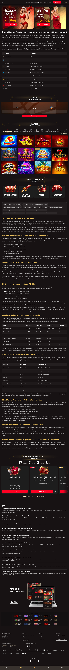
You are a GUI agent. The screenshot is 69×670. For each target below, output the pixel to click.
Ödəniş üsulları (26, 640)
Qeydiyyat (57, 2)
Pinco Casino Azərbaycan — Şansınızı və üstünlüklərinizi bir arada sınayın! (41, 212)
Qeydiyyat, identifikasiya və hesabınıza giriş (12, 207)
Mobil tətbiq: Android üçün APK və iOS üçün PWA (36, 210)
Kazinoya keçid (63, 133)
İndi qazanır (34, 613)
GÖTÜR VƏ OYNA (43, 24)
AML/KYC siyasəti (5, 639)
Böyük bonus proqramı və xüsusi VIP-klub (32, 207)
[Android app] (34, 661)
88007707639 (62, 639)
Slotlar (41, 636)
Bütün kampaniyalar (28, 496)
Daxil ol (65, 2)
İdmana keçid (34, 116)
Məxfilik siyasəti (5, 636)
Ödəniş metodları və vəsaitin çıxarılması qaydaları (52, 207)
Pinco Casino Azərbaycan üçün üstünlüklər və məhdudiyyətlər (35, 204)
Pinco (41, 635)
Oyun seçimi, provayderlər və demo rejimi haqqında (14, 210)
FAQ (23, 636)
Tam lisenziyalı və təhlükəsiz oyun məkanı (12, 204)
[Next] (66, 479)
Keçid (3, 646)
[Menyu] (2, 2)
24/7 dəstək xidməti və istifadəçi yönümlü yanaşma (14, 212)
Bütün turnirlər (41, 496)
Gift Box (24, 637)
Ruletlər (41, 637)
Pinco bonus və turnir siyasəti (28, 635)
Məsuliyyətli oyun (5, 637)
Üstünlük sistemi (26, 639)
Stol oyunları (42, 639)
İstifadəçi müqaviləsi (6, 635)
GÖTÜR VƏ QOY (11, 24)
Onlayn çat (62, 635)
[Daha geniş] (55, 491)
